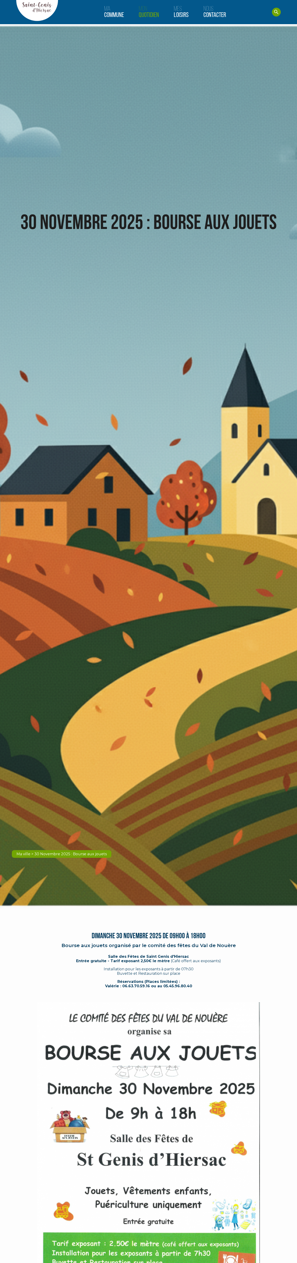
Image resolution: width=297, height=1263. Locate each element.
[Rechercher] (276, 12)
